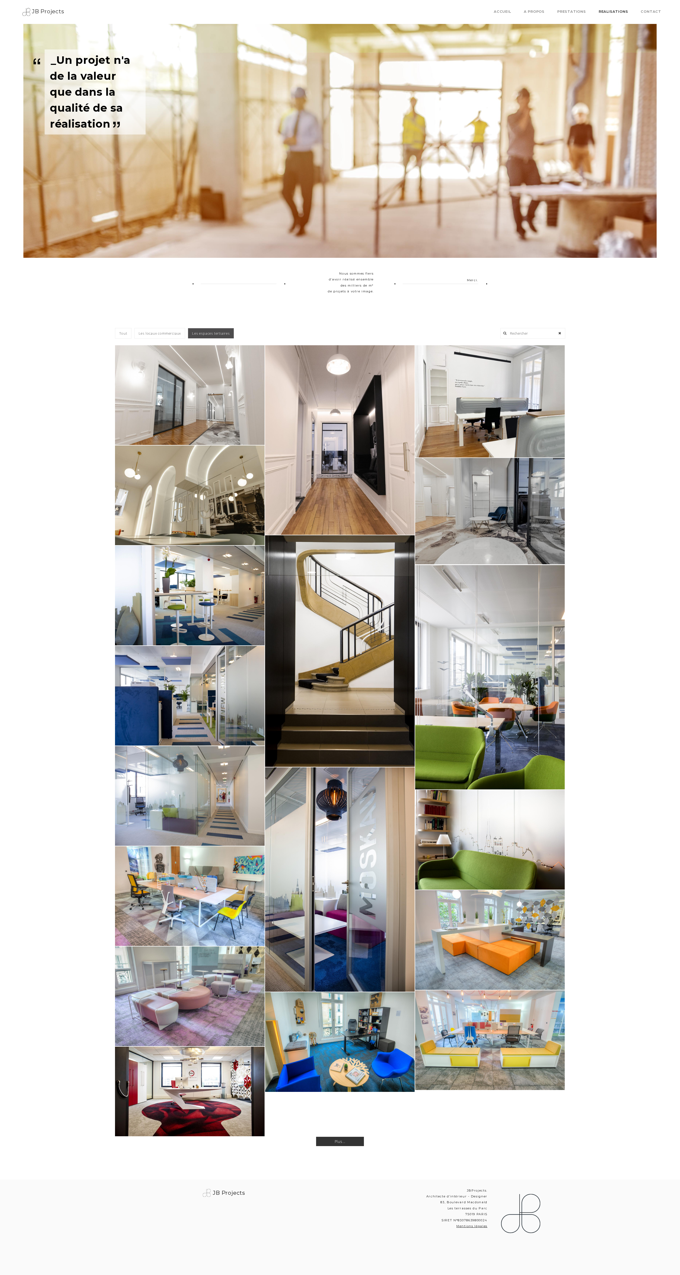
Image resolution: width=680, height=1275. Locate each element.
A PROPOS (534, 12)
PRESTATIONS (571, 12)
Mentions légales (471, 1226)
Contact (651, 12)
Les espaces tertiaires (211, 333)
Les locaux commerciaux (160, 333)
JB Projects (47, 11)
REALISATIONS (613, 12)
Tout (123, 333)
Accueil (502, 12)
